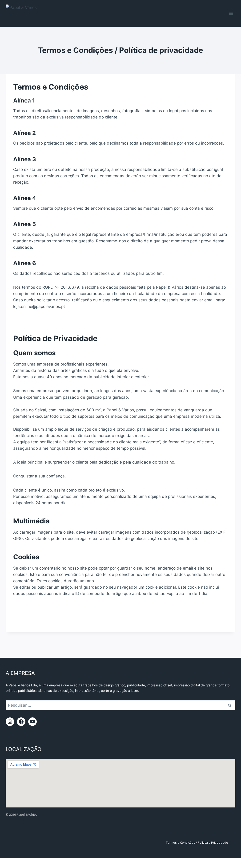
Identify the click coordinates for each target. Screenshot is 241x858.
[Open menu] (231, 13)
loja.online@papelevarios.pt (39, 306)
